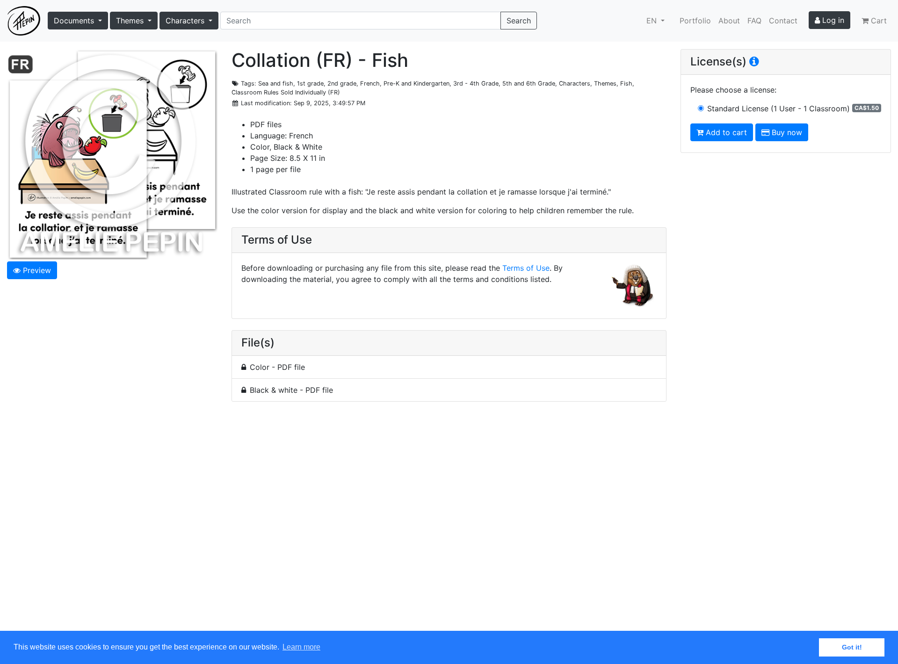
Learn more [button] (301, 647)
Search (519, 20)
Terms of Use (526, 268)
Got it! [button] (852, 647)
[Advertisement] (449, 521)
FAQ (754, 20)
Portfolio (695, 20)
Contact (783, 20)
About (729, 20)
